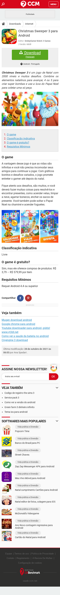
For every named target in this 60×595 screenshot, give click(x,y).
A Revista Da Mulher (42, 558)
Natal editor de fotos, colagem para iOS (35, 501)
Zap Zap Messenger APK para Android (34, 466)
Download (32, 54)
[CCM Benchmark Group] (30, 572)
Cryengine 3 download (15, 340)
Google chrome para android (18, 324)
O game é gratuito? (18, 142)
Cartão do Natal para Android (30, 537)
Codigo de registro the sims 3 (19, 393)
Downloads (15, 23)
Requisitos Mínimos (18, 146)
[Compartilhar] (20, 298)
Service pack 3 (11, 397)
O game (11, 134)
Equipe (8, 553)
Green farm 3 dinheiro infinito (19, 407)
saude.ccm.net (30, 581)
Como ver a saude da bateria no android (25, 336)
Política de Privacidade (42, 553)
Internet (29, 23)
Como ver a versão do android (19, 402)
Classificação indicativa (21, 138)
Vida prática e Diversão (28, 427)
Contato (10, 558)
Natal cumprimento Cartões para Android (36, 490)
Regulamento (23, 558)
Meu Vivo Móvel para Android (30, 478)
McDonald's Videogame (27, 513)
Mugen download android (17, 320)
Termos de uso (21, 553)
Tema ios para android (16, 412)
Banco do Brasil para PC (27, 443)
